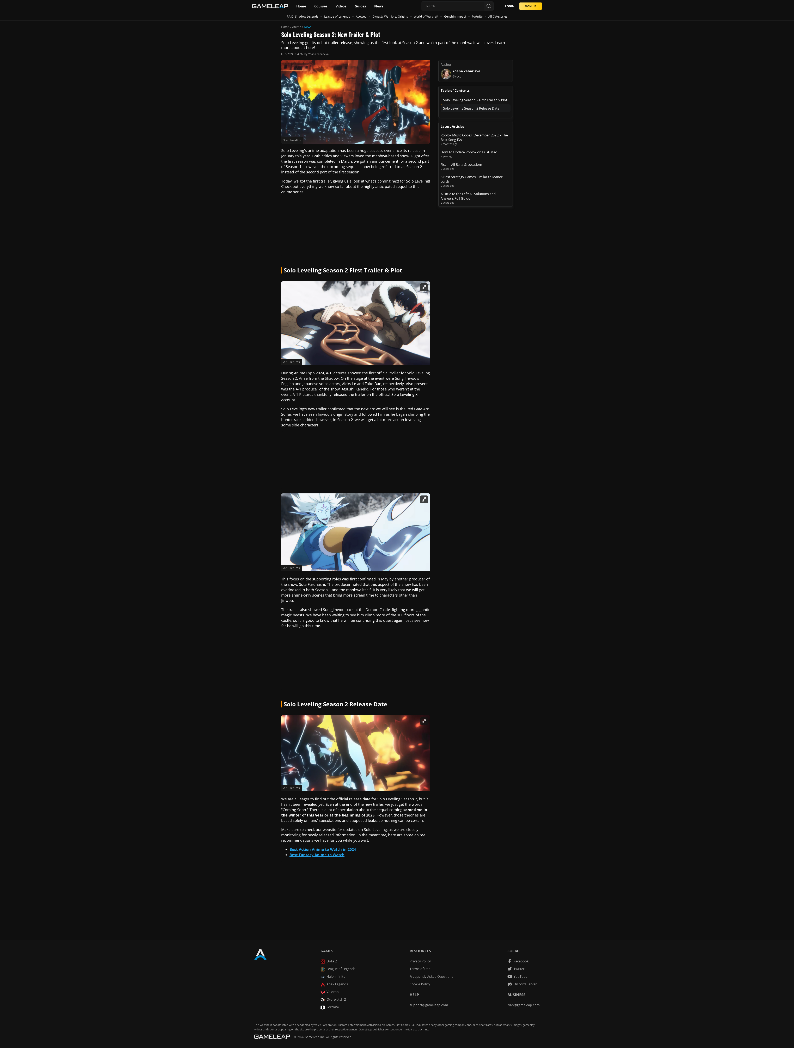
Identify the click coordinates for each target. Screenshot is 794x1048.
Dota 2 (331, 961)
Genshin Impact (455, 16)
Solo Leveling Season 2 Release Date (471, 108)
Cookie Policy (420, 984)
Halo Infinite (335, 976)
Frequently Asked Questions (431, 976)
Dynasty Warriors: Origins (390, 16)
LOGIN (509, 6)
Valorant (333, 992)
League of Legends (337, 16)
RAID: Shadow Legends (302, 16)
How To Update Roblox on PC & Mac (469, 152)
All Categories (497, 16)
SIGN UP (531, 6)
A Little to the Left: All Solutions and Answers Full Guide (468, 196)
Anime (296, 27)
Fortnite (477, 16)
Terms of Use (420, 969)
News (308, 27)
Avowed (361, 16)
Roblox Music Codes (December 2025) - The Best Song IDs (474, 137)
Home (285, 27)
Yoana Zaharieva (318, 54)
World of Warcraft (426, 16)
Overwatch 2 (336, 999)
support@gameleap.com (429, 1005)
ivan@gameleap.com (523, 1005)
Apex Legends (337, 984)
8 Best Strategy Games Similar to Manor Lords (472, 179)
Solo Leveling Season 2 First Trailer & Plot (475, 100)
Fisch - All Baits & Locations (462, 164)
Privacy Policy (420, 961)
